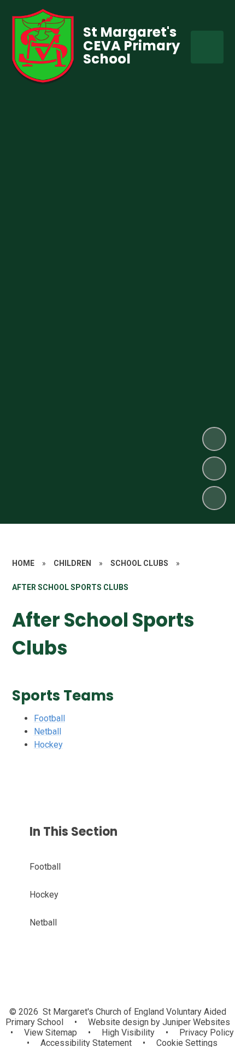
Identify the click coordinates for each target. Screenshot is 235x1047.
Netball (47, 731)
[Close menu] (207, 47)
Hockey (48, 744)
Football (49, 718)
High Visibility (128, 1032)
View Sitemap (50, 1032)
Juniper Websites (195, 1022)
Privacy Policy (206, 1032)
